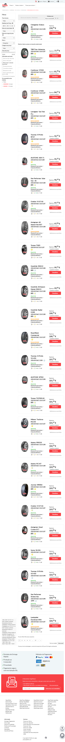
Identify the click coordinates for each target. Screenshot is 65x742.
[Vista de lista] (56, 18)
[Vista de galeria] (58, 18)
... (32, 640)
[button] (62, 727)
